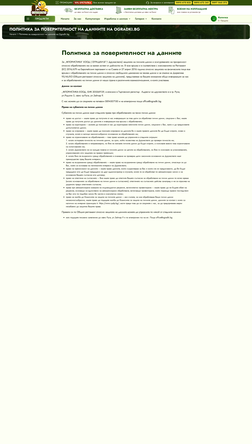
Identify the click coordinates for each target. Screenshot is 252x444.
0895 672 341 (201, 2)
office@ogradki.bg (152, 101)
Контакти (156, 18)
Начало (65, 18)
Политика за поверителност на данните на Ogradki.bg (44, 34)
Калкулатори (92, 18)
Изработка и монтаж (116, 18)
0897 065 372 (219, 2)
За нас (77, 18)
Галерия (139, 18)
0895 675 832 (183, 2)
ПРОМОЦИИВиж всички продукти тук (88, 2)
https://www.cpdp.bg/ (109, 203)
